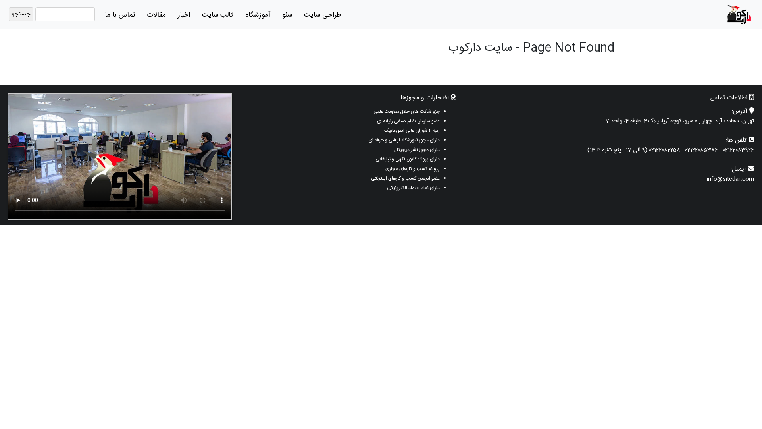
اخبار (184, 15)
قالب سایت (217, 15)
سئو (287, 15)
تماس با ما (120, 15)
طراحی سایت (322, 15)
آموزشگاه (257, 15)
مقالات (156, 15)
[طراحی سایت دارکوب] (739, 14)
